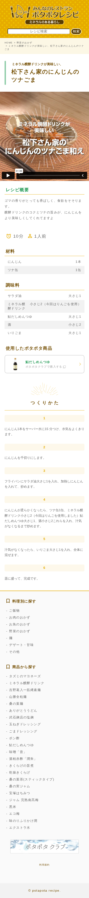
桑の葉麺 (16, 703)
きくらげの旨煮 (21, 765)
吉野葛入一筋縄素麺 (25, 690)
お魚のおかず (19, 624)
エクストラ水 (19, 827)
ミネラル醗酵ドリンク (26, 683)
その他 (14, 651)
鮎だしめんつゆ (21, 745)
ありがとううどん (23, 710)
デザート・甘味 (21, 645)
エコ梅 (14, 813)
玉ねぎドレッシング (25, 724)
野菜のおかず (24, 42)
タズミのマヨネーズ (25, 676)
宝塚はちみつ (19, 793)
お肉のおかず (19, 617)
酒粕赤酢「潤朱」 (23, 759)
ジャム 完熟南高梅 (24, 800)
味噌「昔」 (18, 752)
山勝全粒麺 (18, 697)
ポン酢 (14, 738)
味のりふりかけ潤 (23, 821)
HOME (9, 42)
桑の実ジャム (19, 786)
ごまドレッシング (23, 731)
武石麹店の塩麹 (21, 717)
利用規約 (44, 864)
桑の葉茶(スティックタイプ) (31, 779)
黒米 (12, 807)
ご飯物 (14, 610)
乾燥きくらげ (19, 772)
